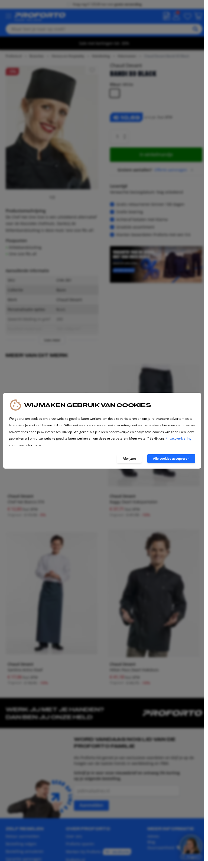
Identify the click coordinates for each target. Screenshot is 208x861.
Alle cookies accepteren (171, 458)
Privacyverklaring (178, 438)
